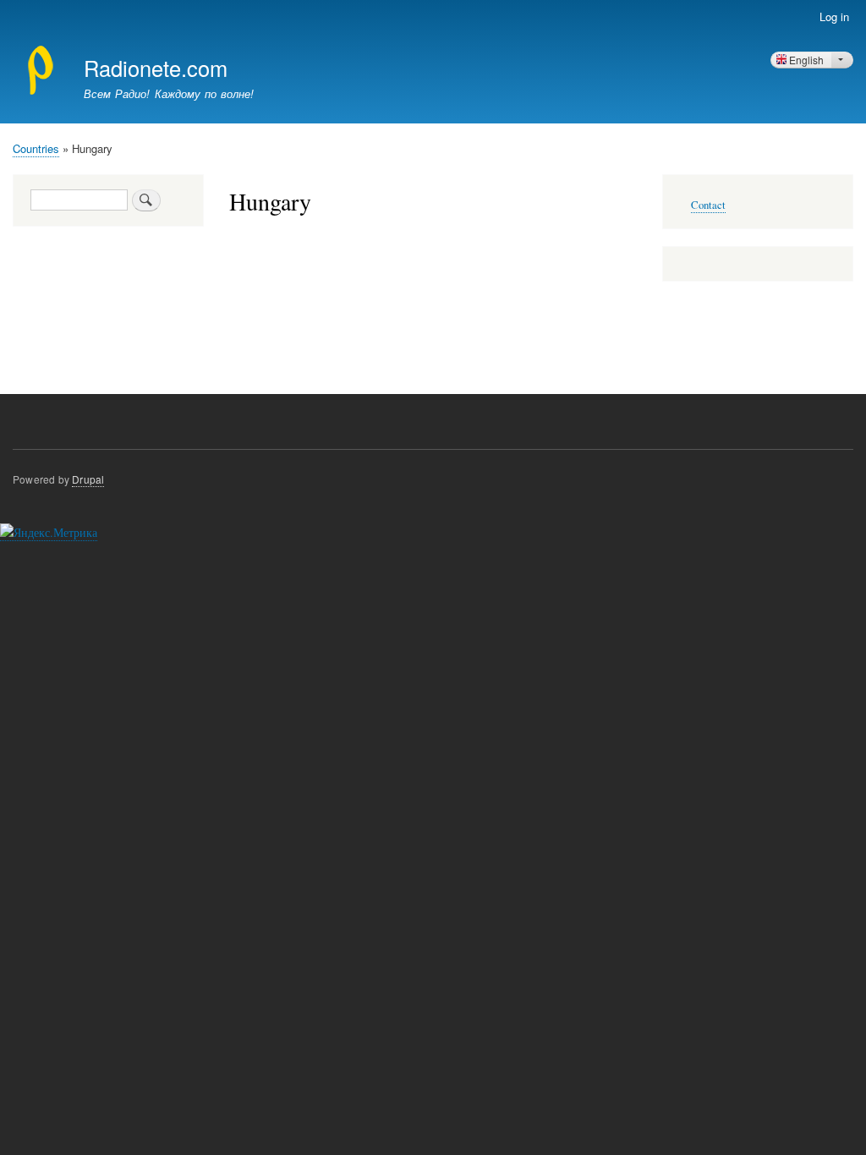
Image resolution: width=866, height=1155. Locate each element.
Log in (834, 16)
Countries (36, 148)
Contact (708, 205)
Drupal (88, 479)
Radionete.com (155, 67)
